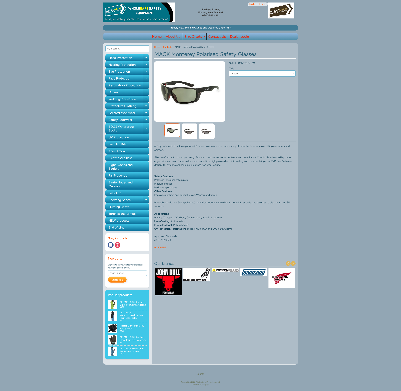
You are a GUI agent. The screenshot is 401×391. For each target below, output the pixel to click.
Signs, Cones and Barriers (121, 166)
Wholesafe (200, 382)
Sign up (262, 4)
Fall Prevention (119, 175)
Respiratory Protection (129, 86)
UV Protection (119, 137)
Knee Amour (117, 151)
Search (200, 373)
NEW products (119, 220)
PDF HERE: (160, 247)
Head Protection (129, 58)
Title (231, 68)
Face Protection (129, 79)
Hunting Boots (119, 207)
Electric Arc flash (120, 158)
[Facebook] (111, 245)
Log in (252, 4)
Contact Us (217, 36)
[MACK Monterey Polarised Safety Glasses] (172, 130)
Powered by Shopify (200, 384)
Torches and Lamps (122, 214)
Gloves (129, 93)
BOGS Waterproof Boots (129, 129)
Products (167, 47)
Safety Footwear (129, 120)
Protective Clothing (129, 106)
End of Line (116, 227)
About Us (173, 36)
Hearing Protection (129, 65)
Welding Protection (129, 100)
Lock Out (115, 193)
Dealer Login (239, 36)
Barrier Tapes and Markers (121, 184)
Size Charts (195, 37)
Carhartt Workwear (129, 113)
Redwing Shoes (129, 200)
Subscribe (117, 279)
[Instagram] (117, 245)
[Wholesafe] (139, 12)
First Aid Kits (118, 144)
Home (157, 36)
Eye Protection (129, 72)
